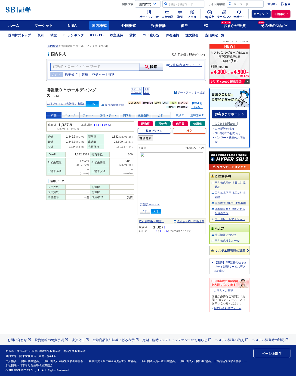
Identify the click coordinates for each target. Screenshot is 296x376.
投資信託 (158, 25)
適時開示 (196, 115)
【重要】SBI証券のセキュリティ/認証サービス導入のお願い (230, 266)
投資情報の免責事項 (49, 339)
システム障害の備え (229, 339)
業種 (85, 74)
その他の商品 (271, 24)
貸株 (133, 35)
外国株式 (128, 25)
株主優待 (116, 35)
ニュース (70, 115)
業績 (179, 115)
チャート (88, 115)
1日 (145, 211)
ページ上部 (270, 353)
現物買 (145, 123)
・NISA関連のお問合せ (226, 133)
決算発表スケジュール (185, 65)
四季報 (127, 115)
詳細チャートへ (150, 204)
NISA (72, 25)
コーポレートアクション (230, 219)
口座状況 (153, 35)
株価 (54, 115)
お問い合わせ (17, 339)
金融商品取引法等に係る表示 (113, 339)
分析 (160, 115)
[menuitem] (272, 4)
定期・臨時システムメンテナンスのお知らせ (174, 339)
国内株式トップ (19, 35)
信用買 (180, 123)
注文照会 (191, 35)
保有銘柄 (172, 35)
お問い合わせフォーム (227, 308)
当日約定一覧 (214, 35)
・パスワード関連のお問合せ (228, 140)
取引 (40, 35)
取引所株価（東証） (151, 221)
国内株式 (99, 25)
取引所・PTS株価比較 (190, 221)
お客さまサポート (228, 114)
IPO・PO (97, 35)
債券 (184, 25)
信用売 (197, 123)
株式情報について (226, 235)
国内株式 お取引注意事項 (230, 203)
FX (206, 25)
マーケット (43, 25)
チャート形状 (105, 74)
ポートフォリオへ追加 (191, 92)
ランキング (76, 35)
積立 (53, 35)
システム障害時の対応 (230, 250)
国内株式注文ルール (227, 240)
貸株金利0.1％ (197, 105)
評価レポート (108, 115)
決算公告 (78, 339)
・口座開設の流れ (223, 128)
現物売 (163, 123)
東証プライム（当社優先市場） (66, 103)
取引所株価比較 (114, 105)
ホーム (13, 25)
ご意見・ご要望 (223, 290)
